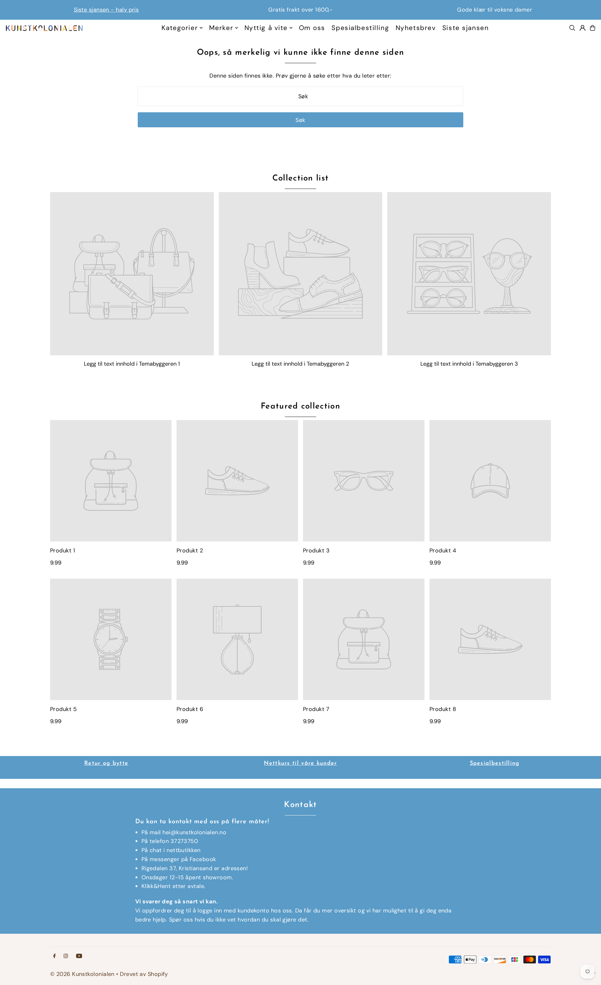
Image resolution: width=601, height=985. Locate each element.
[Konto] (582, 28)
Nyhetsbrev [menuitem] (416, 27)
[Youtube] (79, 956)
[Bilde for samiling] (132, 274)
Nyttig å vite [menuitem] (266, 27)
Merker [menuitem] (221, 27)
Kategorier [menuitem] (180, 27)
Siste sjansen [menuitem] (465, 27)
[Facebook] (54, 956)
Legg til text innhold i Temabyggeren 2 (300, 364)
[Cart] (592, 28)
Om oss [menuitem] (312, 27)
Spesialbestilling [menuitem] (360, 27)
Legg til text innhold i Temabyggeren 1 (132, 364)
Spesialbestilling (495, 763)
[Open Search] (572, 28)
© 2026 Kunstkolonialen (83, 974)
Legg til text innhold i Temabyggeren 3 (469, 364)
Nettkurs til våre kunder (300, 763)
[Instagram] (66, 956)
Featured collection (300, 406)
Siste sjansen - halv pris (106, 9)
